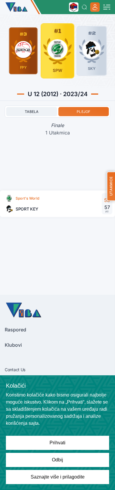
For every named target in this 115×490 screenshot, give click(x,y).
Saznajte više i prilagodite (58, 476)
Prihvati (57, 442)
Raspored (15, 330)
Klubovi (13, 345)
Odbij (57, 459)
